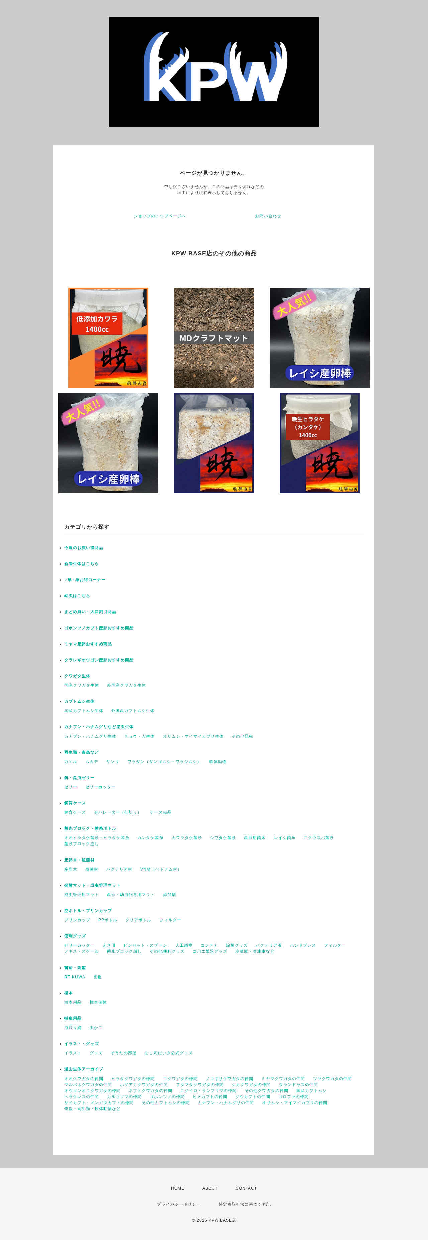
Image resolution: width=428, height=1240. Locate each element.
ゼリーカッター (100, 787)
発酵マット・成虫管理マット (92, 885)
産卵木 (70, 869)
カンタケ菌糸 (150, 837)
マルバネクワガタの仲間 (88, 1084)
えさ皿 (109, 945)
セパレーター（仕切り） (118, 812)
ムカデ (91, 761)
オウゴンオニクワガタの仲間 (92, 1090)
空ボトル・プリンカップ (88, 910)
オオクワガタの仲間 (83, 1078)
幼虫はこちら (77, 595)
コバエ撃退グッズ (210, 951)
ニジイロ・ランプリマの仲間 (208, 1090)
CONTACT (246, 1188)
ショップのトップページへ (160, 216)
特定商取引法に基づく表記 (245, 1204)
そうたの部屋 (124, 1053)
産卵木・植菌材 (79, 860)
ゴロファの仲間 (293, 1096)
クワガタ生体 (77, 676)
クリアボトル (138, 920)
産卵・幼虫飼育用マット (131, 894)
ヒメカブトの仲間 (210, 1096)
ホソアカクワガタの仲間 (144, 1084)
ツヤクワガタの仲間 (332, 1078)
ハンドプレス (303, 945)
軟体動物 (218, 761)
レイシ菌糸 (285, 837)
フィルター (170, 920)
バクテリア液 (269, 945)
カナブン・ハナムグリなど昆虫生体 (99, 726)
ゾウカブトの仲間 (252, 1096)
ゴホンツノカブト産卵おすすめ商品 (99, 628)
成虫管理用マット (81, 894)
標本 (68, 993)
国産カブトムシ (311, 1090)
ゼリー (70, 787)
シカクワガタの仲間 (251, 1084)
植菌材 (91, 869)
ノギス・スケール (81, 951)
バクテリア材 (119, 869)
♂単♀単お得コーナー (85, 579)
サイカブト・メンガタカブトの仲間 (99, 1102)
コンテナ (209, 945)
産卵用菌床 (255, 837)
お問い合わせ (268, 216)
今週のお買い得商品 (83, 547)
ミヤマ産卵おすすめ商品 (88, 644)
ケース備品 (161, 812)
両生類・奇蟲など (81, 752)
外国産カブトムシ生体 (133, 710)
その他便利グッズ (167, 951)
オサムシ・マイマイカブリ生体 (193, 736)
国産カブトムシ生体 (83, 710)
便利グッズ (75, 936)
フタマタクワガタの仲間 (200, 1084)
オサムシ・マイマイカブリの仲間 (294, 1102)
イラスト (73, 1053)
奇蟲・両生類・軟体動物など (92, 1108)
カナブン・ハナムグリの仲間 (226, 1102)
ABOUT (210, 1188)
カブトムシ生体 (79, 701)
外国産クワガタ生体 (126, 685)
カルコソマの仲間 (124, 1096)
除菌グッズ (237, 945)
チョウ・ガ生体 (139, 736)
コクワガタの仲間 (180, 1078)
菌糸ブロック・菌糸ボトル (90, 828)
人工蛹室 (184, 945)
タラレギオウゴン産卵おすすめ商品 (99, 660)
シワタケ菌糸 (223, 837)
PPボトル (107, 920)
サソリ (112, 761)
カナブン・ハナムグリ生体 (90, 736)
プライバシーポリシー (179, 1204)
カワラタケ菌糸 (187, 837)
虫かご (96, 1027)
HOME (177, 1188)
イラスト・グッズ (81, 1043)
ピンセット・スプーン (145, 945)
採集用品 (73, 1018)
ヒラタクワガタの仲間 (133, 1078)
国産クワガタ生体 (81, 685)
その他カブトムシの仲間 (166, 1102)
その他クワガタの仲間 (266, 1090)
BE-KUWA (74, 977)
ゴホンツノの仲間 (167, 1096)
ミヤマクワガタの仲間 (283, 1078)
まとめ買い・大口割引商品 (90, 611)
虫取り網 (73, 1027)
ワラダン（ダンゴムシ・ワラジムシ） (164, 761)
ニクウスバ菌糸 (319, 837)
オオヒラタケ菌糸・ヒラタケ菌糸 (96, 837)
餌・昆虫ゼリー (79, 777)
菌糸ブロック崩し (81, 843)
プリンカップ (77, 920)
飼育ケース (75, 803)
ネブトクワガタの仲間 (150, 1090)
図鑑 (97, 977)
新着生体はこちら (81, 563)
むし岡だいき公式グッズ (169, 1053)
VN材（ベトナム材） (161, 869)
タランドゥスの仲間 (298, 1084)
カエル (70, 761)
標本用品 (73, 1002)
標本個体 (98, 1002)
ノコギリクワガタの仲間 (229, 1078)
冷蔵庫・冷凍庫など (255, 951)
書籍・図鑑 (75, 967)
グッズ (96, 1053)
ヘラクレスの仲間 (81, 1096)
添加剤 (169, 894)
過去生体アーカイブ (83, 1069)
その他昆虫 (242, 736)
